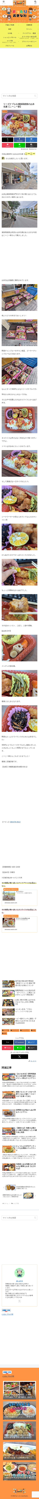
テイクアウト (25, 1030)
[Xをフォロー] (19, 1056)
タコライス (15, 1030)
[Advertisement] (19, 72)
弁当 (34, 1030)
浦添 (5, 1033)
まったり (19, 1281)
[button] (35, 96)
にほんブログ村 (7, 1314)
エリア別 (6, 1030)
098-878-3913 (15, 822)
